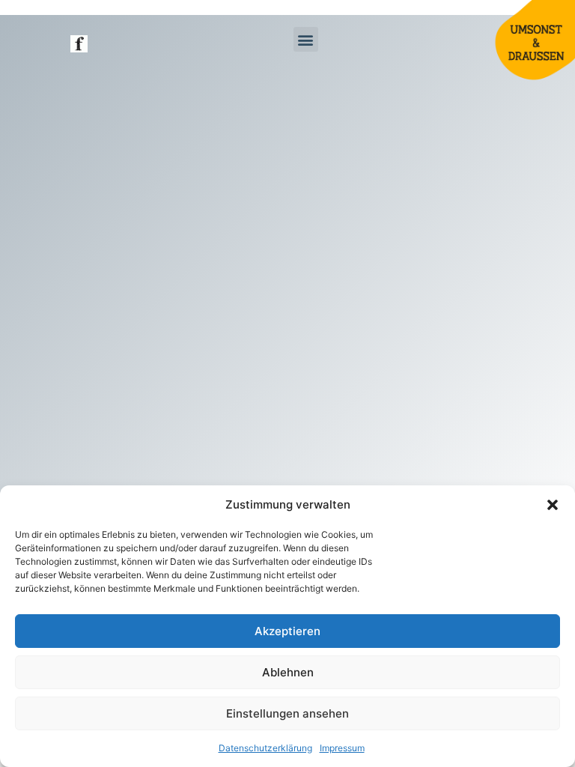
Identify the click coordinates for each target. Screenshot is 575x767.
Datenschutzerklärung (265, 748)
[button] (552, 504)
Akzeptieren (287, 631)
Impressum (342, 748)
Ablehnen (288, 672)
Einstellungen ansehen (287, 713)
